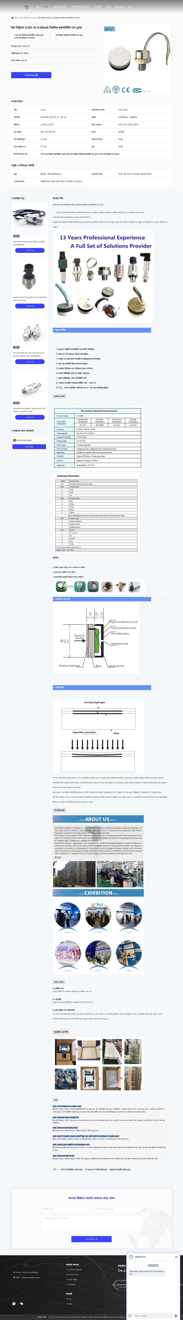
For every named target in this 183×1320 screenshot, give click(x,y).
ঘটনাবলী (98, 6)
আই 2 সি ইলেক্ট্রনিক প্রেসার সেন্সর (71, 1169)
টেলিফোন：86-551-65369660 (26, 1272)
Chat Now (30, 75)
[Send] (176, 1316)
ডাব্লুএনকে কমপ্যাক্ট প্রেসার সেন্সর (119, 1169)
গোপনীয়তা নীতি (41, 1317)
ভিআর (108, 6)
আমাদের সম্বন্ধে (59, 6)
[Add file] (130, 1316)
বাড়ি (37, 6)
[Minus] (176, 1256)
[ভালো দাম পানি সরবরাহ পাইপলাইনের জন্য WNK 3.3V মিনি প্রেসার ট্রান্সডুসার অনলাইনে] (30, 220)
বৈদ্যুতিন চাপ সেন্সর (30, 18)
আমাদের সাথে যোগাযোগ (80, 6)
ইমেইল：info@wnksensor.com (27, 1277)
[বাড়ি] (22, 7)
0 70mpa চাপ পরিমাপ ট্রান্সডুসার (96, 1169)
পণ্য (46, 6)
